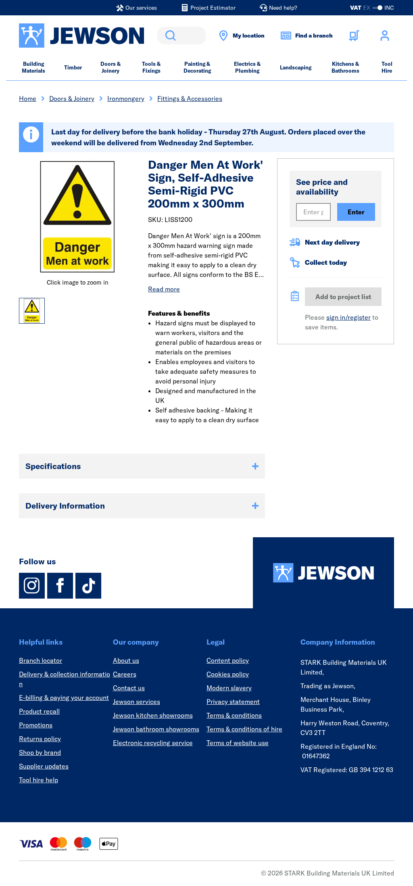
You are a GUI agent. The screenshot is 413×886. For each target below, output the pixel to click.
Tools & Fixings (151, 67)
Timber (73, 67)
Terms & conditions (234, 715)
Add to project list (343, 297)
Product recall (39, 711)
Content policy (227, 660)
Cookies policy (227, 674)
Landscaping (295, 67)
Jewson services (136, 701)
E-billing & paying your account (64, 697)
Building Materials (33, 67)
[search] (181, 35)
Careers (124, 674)
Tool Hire (387, 67)
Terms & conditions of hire (244, 729)
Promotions (35, 725)
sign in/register (348, 317)
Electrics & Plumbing (247, 67)
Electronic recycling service (153, 743)
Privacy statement (233, 701)
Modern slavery (229, 688)
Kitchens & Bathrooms (345, 67)
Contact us (129, 688)
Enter (356, 212)
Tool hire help (38, 780)
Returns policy (40, 739)
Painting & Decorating (197, 67)
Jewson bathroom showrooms (156, 729)
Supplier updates (44, 766)
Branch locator (40, 660)
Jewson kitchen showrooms (153, 715)
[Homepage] (323, 572)
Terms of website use (237, 743)
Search (169, 35)
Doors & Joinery (110, 67)
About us (126, 660)
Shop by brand (40, 752)
